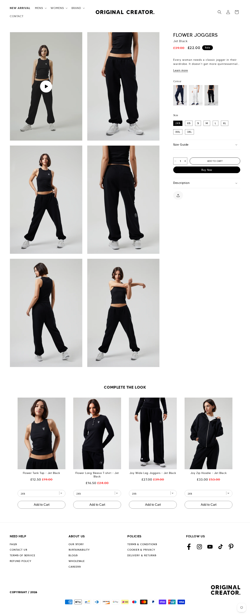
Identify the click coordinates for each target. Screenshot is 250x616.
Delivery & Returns (141, 555)
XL (224, 123)
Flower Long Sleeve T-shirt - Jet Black (97, 474)
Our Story (76, 544)
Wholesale (77, 561)
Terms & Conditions (142, 544)
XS (188, 123)
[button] (40, 8)
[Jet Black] (211, 95)
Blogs (73, 555)
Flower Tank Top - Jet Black (41, 473)
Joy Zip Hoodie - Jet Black (208, 473)
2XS (177, 123)
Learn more (180, 70)
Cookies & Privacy (141, 549)
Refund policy (20, 561)
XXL (177, 132)
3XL (189, 132)
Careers (75, 566)
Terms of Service (22, 555)
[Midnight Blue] (180, 95)
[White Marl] (196, 95)
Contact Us (18, 549)
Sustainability (79, 549)
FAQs (13, 544)
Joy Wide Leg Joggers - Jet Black (152, 473)
